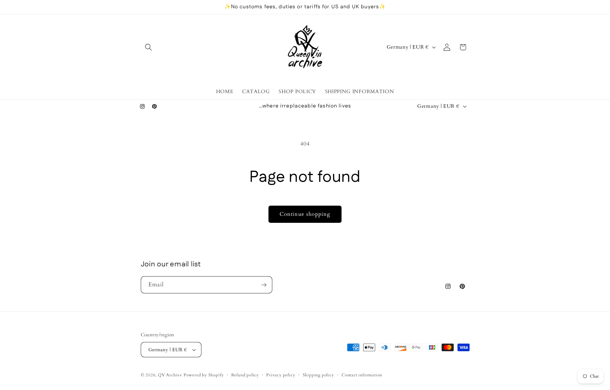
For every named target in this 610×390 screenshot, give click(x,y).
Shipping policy (318, 375)
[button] (149, 47)
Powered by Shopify (204, 375)
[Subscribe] (264, 284)
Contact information (362, 375)
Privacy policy (280, 375)
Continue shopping (305, 214)
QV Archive (170, 375)
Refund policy (245, 375)
